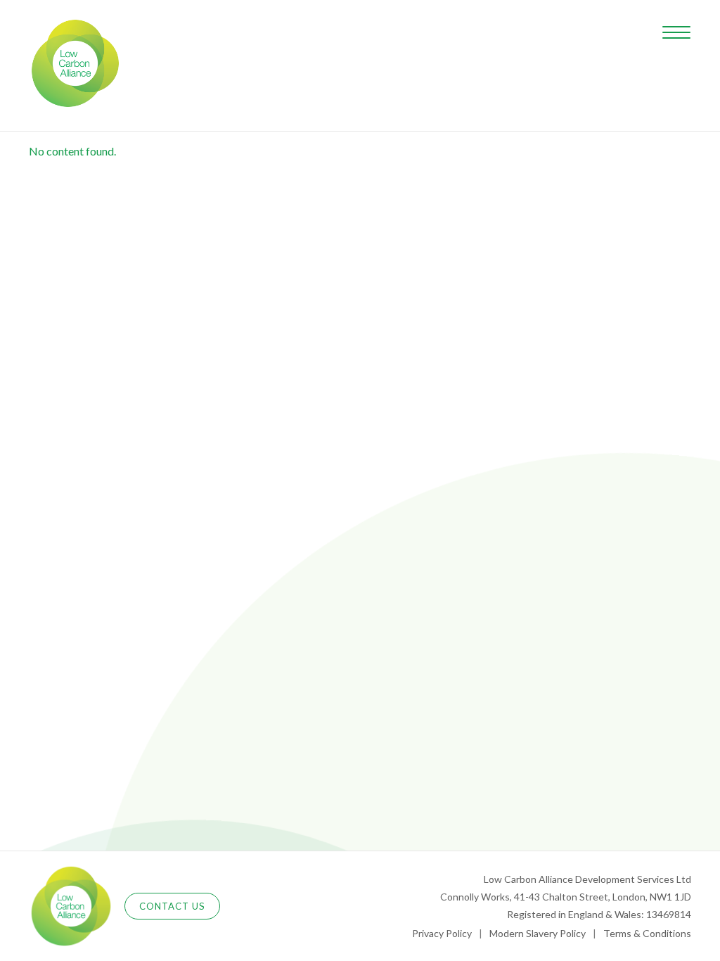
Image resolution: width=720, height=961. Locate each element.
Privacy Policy (442, 933)
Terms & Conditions (647, 933)
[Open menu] (676, 32)
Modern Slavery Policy (537, 933)
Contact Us (172, 906)
